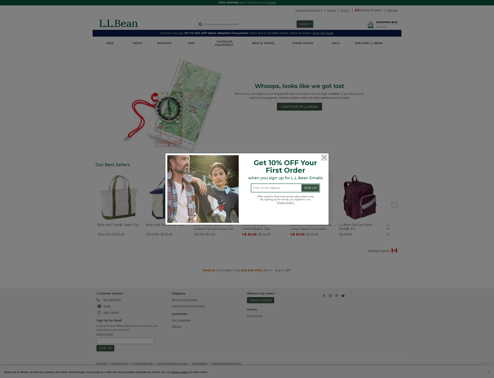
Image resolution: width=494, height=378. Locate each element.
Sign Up (310, 188)
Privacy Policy (285, 202)
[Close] (324, 157)
